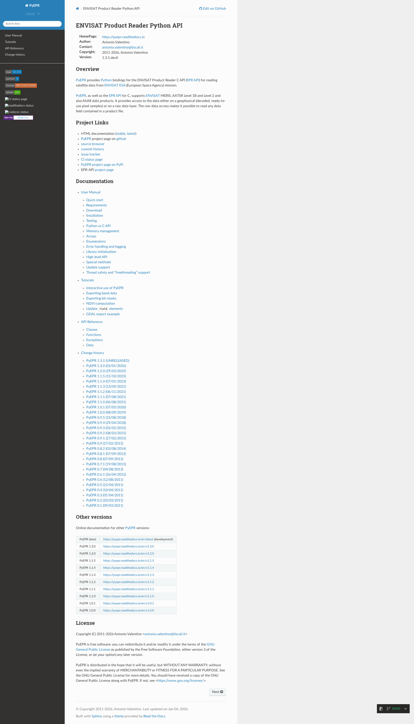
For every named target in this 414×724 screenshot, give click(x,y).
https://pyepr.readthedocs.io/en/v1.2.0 (128, 553)
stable (120, 133)
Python (106, 80)
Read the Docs (154, 716)
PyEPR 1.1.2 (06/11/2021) (106, 391)
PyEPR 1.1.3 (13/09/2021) (106, 386)
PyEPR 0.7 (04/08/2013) (104, 469)
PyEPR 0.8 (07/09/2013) (104, 459)
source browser (93, 144)
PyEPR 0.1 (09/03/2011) (104, 505)
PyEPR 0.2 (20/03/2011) (104, 500)
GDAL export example (103, 314)
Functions (93, 335)
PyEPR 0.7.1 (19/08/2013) (106, 464)
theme (119, 716)
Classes (91, 329)
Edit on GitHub (214, 8)
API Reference (14, 48)
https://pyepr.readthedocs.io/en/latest (128, 539)
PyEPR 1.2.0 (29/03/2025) (106, 371)
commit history (92, 149)
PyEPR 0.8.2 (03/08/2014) (106, 448)
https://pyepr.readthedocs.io (123, 37)
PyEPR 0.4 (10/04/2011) (104, 490)
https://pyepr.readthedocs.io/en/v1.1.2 (128, 582)
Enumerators (96, 241)
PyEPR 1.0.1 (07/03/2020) (106, 407)
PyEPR (33, 5)
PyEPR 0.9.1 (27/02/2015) (106, 438)
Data (90, 345)
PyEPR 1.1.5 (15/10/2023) (106, 376)
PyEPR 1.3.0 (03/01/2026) (106, 366)
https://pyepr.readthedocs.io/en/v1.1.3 (128, 575)
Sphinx (97, 716)
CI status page (91, 159)
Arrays (91, 236)
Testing (91, 221)
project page (104, 170)
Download (94, 210)
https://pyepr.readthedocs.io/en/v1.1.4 (128, 567)
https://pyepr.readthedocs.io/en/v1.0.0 (128, 610)
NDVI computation (100, 303)
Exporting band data (101, 293)
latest (131, 133)
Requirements (96, 205)
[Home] (77, 8)
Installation (94, 215)
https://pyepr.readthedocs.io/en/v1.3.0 (128, 546)
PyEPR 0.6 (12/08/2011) (104, 479)
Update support (98, 267)
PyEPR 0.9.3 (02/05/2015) (106, 428)
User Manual (13, 35)
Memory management (102, 231)
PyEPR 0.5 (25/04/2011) (104, 485)
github (121, 139)
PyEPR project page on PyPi (102, 164)
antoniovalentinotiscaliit (122, 47)
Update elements (104, 308)
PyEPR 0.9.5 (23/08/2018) (106, 417)
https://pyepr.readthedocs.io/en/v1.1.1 (128, 589)
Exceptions (94, 340)
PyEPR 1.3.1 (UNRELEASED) (107, 360)
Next (216, 692)
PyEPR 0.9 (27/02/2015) (104, 443)
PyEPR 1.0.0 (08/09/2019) (106, 412)
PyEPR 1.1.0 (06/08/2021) (106, 402)
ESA (122, 85)
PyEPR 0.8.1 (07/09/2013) (106, 454)
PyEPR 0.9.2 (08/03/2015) (106, 433)
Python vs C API (98, 226)
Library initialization (101, 252)
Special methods (98, 262)
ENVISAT (111, 85)
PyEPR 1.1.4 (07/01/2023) (106, 381)
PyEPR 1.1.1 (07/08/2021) (106, 397)
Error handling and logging (106, 246)
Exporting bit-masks (101, 298)
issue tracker (90, 154)
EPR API (193, 80)
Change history (15, 54)
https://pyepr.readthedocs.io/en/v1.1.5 (128, 560)
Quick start (94, 200)
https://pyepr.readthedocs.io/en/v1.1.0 (128, 596)
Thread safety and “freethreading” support (118, 272)
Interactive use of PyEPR (105, 288)
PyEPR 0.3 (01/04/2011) (104, 495)
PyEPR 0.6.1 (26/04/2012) (106, 474)
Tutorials (10, 42)
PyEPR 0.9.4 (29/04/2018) (106, 423)
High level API (96, 257)
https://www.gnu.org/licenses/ (180, 680)
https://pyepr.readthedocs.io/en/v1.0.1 (128, 603)
